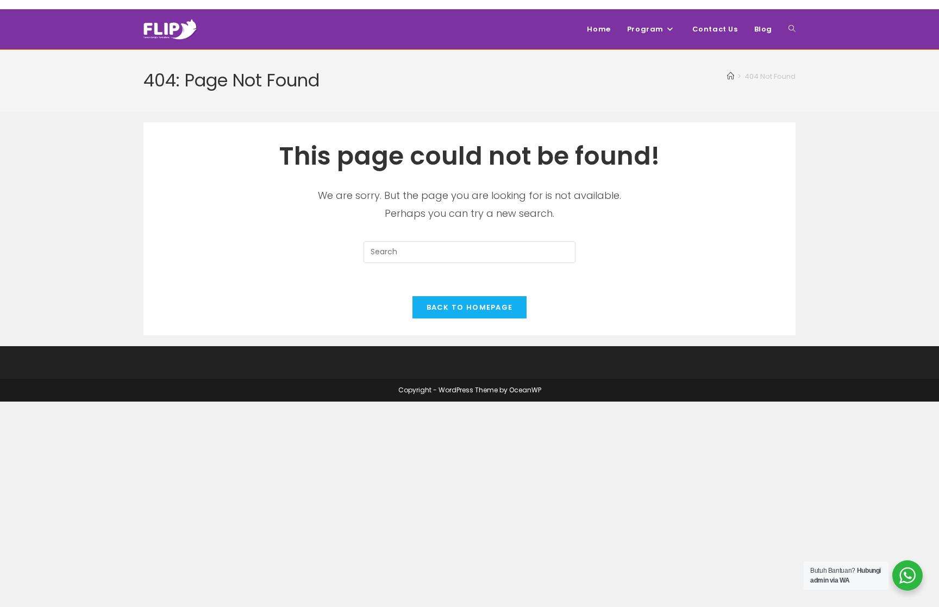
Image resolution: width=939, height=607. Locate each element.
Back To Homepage (470, 307)
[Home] (730, 76)
